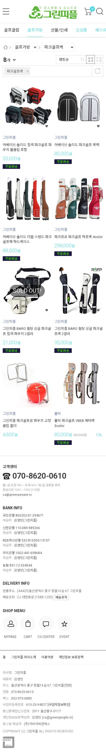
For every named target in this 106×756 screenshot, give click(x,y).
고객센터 (10, 466)
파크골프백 (15, 71)
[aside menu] (6, 11)
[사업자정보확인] (59, 705)
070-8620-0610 (39, 475)
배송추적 (61, 597)
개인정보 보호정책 (71, 657)
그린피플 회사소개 (23, 657)
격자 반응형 (90, 59)
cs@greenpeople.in (17, 494)
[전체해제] (97, 70)
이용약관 (47, 657)
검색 (99, 11)
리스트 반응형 (99, 59)
